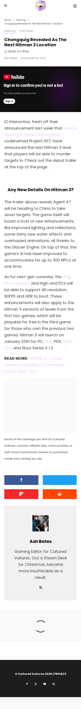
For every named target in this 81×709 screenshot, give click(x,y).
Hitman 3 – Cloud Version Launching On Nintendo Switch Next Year (34, 365)
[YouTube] (44, 683)
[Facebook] (27, 683)
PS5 (66, 276)
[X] (35, 683)
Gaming (10, 31)
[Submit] (60, 494)
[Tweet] (60, 480)
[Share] (21, 480)
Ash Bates (10, 58)
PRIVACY (60, 674)
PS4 (48, 341)
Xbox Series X (17, 283)
